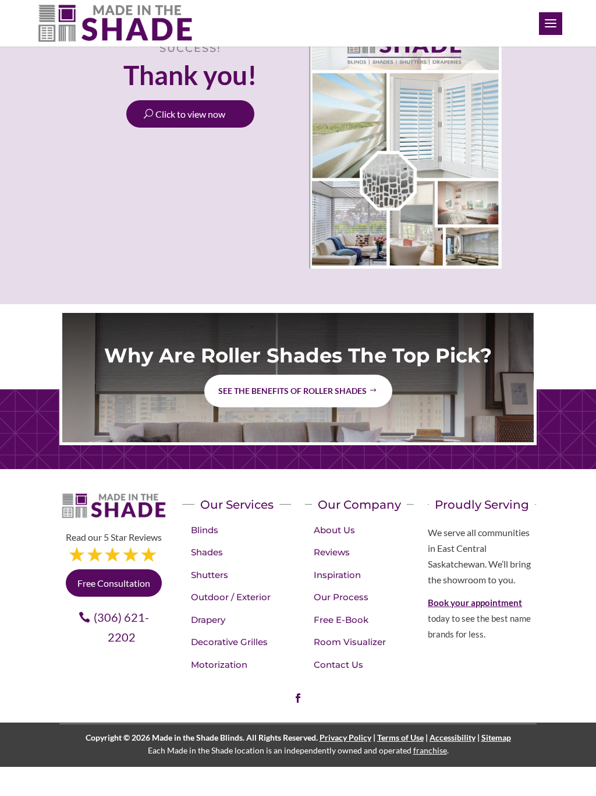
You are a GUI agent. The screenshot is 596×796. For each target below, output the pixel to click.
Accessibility (453, 737)
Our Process (341, 597)
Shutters (209, 574)
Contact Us (338, 664)
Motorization (219, 664)
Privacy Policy (345, 737)
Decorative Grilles (229, 641)
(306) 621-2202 (121, 627)
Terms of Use (400, 737)
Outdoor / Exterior (231, 597)
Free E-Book (341, 619)
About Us (334, 530)
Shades (207, 552)
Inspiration (337, 574)
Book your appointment (475, 602)
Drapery (208, 619)
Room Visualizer (350, 641)
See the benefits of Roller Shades (292, 391)
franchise (430, 750)
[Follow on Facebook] (298, 698)
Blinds (204, 530)
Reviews (332, 552)
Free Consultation (113, 583)
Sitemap (496, 737)
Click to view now (190, 113)
